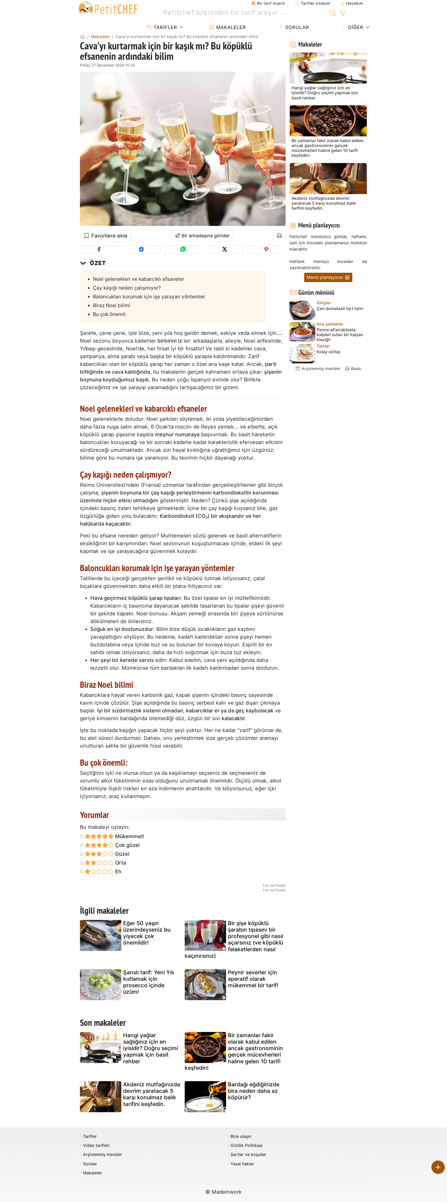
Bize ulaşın (240, 1136)
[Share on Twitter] (224, 250)
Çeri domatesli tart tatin (340, 308)
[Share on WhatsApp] (183, 250)
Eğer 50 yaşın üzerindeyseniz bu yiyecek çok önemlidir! (146, 933)
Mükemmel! (129, 836)
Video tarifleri (96, 1145)
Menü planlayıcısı (325, 277)
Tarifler (164, 27)
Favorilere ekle (109, 236)
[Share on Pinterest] (266, 250)
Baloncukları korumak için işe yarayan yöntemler (149, 296)
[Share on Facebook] (99, 250)
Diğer (355, 27)
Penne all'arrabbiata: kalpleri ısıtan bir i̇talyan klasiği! (340, 334)
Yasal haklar (242, 1163)
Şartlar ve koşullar (248, 1154)
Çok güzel (127, 845)
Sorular (296, 27)
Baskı (355, 368)
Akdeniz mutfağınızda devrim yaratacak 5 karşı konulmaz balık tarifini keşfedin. (151, 1094)
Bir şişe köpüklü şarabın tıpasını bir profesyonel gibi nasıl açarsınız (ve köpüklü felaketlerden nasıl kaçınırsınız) (234, 939)
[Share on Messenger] (141, 250)
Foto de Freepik (274, 885)
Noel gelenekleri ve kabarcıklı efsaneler (138, 279)
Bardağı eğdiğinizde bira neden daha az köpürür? (253, 1091)
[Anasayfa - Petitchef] (82, 36)
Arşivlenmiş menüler (320, 368)
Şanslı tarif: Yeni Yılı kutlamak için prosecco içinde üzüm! (148, 982)
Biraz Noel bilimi (111, 305)
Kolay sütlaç (329, 351)
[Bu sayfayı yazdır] (279, 235)
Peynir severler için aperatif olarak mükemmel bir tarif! (253, 979)
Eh (117, 871)
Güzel (121, 854)
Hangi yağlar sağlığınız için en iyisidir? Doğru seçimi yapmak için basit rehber (150, 1048)
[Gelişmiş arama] (343, 14)
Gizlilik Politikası (246, 1145)
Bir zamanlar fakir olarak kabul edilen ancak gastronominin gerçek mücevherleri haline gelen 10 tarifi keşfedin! (234, 1051)
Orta (120, 863)
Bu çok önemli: (109, 314)
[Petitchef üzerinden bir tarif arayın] (333, 13)
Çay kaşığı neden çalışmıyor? (127, 288)
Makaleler (230, 27)
